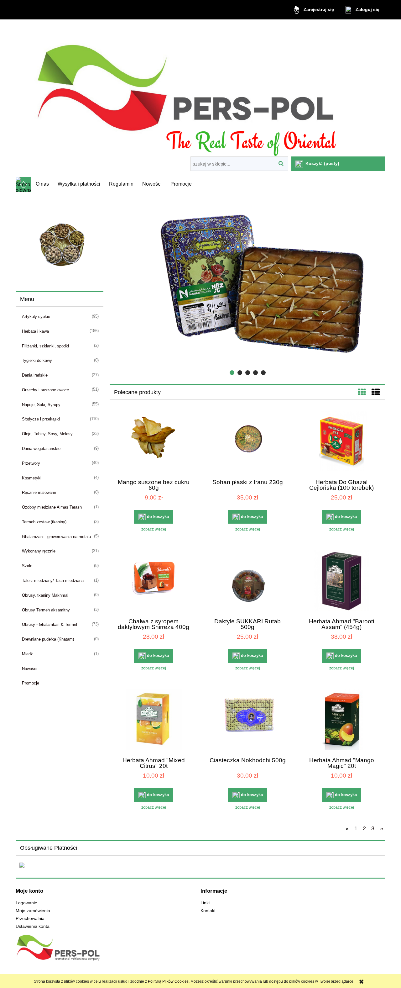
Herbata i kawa (35, 331)
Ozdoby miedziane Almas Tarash (52, 507)
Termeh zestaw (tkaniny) (44, 522)
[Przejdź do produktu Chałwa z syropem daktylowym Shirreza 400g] (153, 581)
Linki (205, 903)
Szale (27, 565)
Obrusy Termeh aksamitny (46, 610)
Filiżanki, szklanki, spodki (45, 346)
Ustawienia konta (32, 926)
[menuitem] (42, 184)
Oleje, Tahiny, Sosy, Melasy (47, 433)
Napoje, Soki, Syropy (41, 404)
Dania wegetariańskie (41, 448)
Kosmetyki (31, 478)
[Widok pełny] (376, 392)
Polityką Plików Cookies (168, 981)
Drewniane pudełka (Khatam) (48, 639)
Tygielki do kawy (37, 360)
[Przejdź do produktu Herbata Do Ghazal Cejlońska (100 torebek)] (341, 442)
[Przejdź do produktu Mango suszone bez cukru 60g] (153, 442)
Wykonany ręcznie (38, 551)
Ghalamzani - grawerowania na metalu (56, 536)
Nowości (29, 668)
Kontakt (208, 910)
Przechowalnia (30, 918)
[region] (59, 241)
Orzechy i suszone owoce (45, 390)
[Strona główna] (200, 89)
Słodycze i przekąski (41, 419)
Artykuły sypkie (36, 316)
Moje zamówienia (33, 910)
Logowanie (26, 903)
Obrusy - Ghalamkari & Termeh (50, 624)
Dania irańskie (35, 375)
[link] (59, 241)
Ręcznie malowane (39, 492)
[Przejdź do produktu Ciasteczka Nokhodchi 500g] (247, 720)
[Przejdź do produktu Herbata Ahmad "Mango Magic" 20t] (341, 720)
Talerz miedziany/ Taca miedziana (53, 580)
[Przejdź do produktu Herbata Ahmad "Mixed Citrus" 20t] (153, 720)
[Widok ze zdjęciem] (362, 392)
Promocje (30, 683)
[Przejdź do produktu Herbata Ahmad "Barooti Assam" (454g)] (341, 581)
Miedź (27, 654)
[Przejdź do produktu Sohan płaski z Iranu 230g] (247, 442)
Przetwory (31, 463)
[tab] (232, 372)
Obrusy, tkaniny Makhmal (45, 595)
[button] (153, 529)
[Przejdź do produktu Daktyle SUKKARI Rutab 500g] (247, 581)
